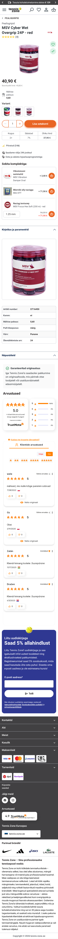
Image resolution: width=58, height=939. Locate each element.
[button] (9, 440)
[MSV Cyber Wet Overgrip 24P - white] (29, 111)
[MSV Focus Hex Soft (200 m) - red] (7, 205)
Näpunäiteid (8, 355)
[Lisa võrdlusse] (53, 51)
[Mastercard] (18, 758)
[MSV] (50, 32)
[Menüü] (4, 9)
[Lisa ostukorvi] (52, 176)
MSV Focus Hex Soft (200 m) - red (29, 206)
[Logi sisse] (46, 9)
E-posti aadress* (13, 677)
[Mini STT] (7, 191)
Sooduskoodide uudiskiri (32, 705)
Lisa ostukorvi (40, 123)
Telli (31, 693)
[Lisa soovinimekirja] (53, 44)
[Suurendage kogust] (19, 123)
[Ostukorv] (53, 10)
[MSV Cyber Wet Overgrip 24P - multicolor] (7, 111)
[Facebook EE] (5, 800)
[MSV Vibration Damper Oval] (7, 175)
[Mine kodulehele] (15, 9)
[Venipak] (18, 776)
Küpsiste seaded (5, 786)
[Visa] (7, 758)
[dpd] (7, 776)
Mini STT (17, 193)
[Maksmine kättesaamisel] (41, 758)
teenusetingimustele (12, 705)
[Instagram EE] (13, 800)
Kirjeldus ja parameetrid (15, 229)
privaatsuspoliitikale (12, 707)
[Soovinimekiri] (38, 10)
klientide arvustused (15, 416)
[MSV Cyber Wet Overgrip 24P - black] (18, 111)
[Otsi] (31, 9)
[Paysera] (30, 758)
